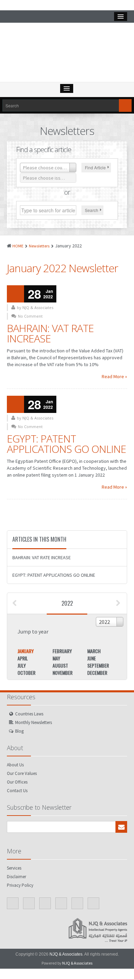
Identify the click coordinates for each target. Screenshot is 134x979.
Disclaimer (16, 877)
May (56, 658)
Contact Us (17, 791)
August (60, 665)
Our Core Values (22, 773)
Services (14, 868)
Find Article (95, 167)
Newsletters (39, 245)
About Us (15, 765)
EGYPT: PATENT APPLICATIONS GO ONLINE (66, 444)
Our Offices (17, 782)
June (91, 658)
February (62, 651)
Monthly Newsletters (33, 722)
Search (91, 210)
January (26, 651)
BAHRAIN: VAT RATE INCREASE (50, 333)
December (97, 672)
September (98, 665)
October (26, 672)
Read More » (114, 376)
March (94, 651)
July (22, 665)
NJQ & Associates (65, 954)
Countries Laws (29, 714)
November (62, 672)
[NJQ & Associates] (67, 54)
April (23, 658)
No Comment (30, 316)
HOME (17, 245)
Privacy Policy (20, 885)
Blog (19, 731)
